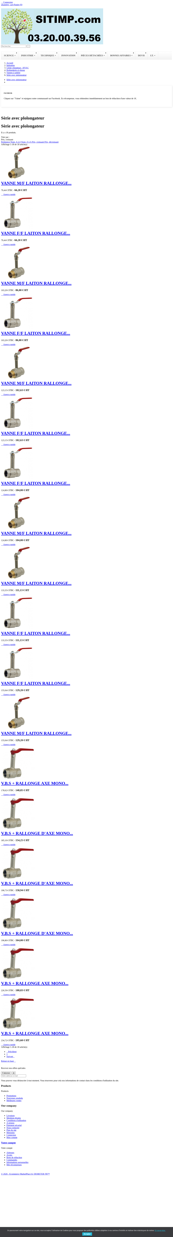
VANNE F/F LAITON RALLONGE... (35, 233)
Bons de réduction (14, 1157)
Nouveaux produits (14, 1098)
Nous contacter (12, 1128)
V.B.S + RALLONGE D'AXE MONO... (37, 833)
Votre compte (8, 1142)
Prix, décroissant (51, 142)
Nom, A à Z (16, 142)
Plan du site (11, 1130)
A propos (10, 1123)
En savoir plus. (160, 1230)
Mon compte (11, 1137)
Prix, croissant (38, 142)
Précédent (11, 1051)
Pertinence (6, 142)
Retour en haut (8, 1061)
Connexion (11, 1135)
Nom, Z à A (26, 142)
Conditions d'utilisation (16, 1120)
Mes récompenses (14, 1165)
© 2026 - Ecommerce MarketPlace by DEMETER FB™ (25, 1174)
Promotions (11, 1096)
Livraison (10, 1115)
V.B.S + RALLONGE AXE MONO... (34, 783)
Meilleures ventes (13, 1100)
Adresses (10, 1152)
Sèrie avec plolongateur (16, 80)
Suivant (10, 1056)
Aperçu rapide (8, 194)
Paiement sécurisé (14, 1125)
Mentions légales (13, 1118)
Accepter (87, 1234)
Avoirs (9, 1155)
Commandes (11, 1160)
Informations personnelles (17, 1162)
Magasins (10, 1132)
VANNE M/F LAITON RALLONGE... (36, 183)
